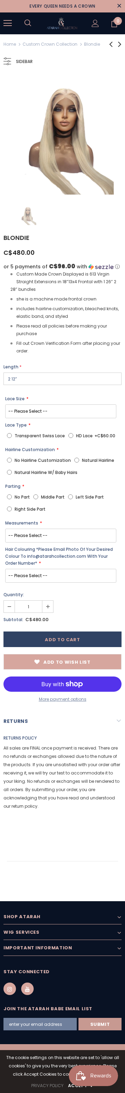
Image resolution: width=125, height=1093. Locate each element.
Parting (12, 486)
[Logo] (61, 23)
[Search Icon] (27, 23)
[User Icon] (95, 23)
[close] (119, 6)
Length (12, 367)
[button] (62, 266)
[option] (62, 136)
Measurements (21, 523)
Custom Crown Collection (50, 44)
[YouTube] (27, 989)
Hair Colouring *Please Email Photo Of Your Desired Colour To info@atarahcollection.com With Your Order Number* (59, 556)
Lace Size (15, 399)
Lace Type (16, 425)
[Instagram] (9, 989)
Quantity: (13, 595)
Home (9, 44)
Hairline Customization (30, 450)
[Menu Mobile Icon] (7, 23)
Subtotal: (13, 619)
